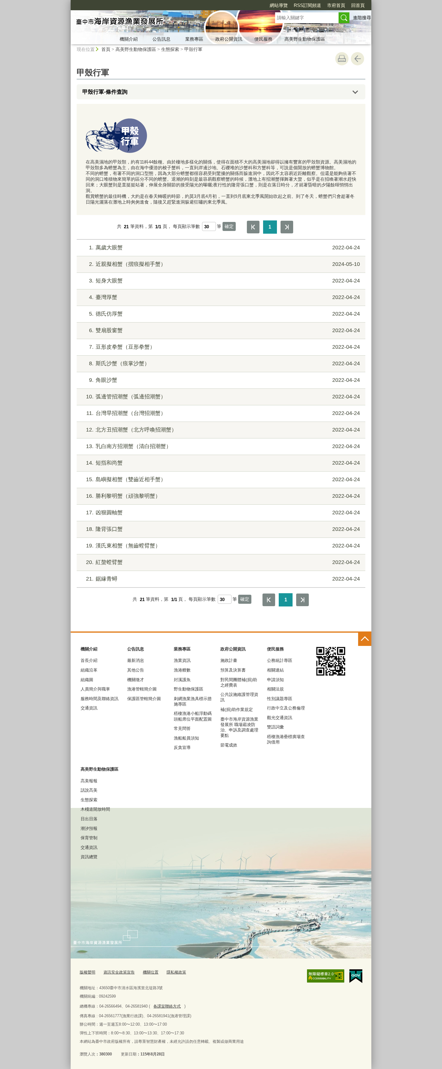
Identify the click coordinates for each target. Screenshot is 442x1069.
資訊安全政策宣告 (119, 972)
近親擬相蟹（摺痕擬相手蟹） (224, 264)
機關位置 (150, 972)
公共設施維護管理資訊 (239, 697)
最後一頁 (287, 227)
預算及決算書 (233, 670)
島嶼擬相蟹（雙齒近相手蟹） (223, 479)
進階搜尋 (362, 17)
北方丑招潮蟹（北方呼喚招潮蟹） (223, 430)
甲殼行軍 (193, 49)
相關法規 (275, 689)
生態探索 (170, 49)
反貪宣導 (182, 747)
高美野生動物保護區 (304, 39)
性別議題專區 (279, 698)
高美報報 (89, 780)
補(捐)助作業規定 (236, 709)
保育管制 (89, 837)
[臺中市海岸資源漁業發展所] (165, 22)
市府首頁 (336, 5)
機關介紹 (129, 39)
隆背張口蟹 (223, 529)
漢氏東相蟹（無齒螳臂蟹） (223, 546)
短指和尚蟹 (223, 463)
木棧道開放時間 (95, 809)
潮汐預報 (89, 828)
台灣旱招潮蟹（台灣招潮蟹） (223, 413)
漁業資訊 (182, 660)
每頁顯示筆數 (186, 226)
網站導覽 (279, 5)
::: (68, 2)
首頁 (105, 49)
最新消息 (135, 660)
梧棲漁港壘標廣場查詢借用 (286, 739)
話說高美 (89, 790)
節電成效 (228, 745)
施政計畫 (228, 660)
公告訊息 (161, 39)
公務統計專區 (279, 660)
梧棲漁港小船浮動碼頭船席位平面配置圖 (193, 716)
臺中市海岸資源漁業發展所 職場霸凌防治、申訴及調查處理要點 (239, 727)
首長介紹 (89, 660)
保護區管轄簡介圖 (144, 698)
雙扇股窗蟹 (224, 330)
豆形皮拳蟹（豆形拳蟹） (224, 347)
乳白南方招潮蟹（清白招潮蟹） (223, 446)
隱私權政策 (176, 972)
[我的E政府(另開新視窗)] (355, 976)
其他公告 (135, 670)
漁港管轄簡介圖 (142, 689)
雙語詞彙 (275, 727)
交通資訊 (89, 708)
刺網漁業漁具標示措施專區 (193, 701)
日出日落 (89, 818)
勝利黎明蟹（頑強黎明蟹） (223, 496)
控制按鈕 (364, 639)
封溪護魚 (182, 679)
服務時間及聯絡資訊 (99, 698)
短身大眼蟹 (224, 281)
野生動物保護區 (188, 689)
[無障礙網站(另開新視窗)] (325, 976)
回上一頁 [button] (357, 58)
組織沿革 (89, 670)
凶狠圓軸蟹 (223, 513)
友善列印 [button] (341, 58)
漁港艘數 (182, 670)
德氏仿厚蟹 (224, 314)
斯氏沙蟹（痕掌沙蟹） (224, 363)
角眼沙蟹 (224, 380)
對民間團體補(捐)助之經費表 (238, 682)
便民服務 (263, 39)
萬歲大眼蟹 (224, 248)
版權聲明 (87, 972)
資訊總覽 (89, 856)
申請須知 (275, 679)
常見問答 (182, 728)
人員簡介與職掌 (95, 689)
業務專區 (194, 39)
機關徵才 (135, 679)
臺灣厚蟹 (224, 297)
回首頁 (358, 5)
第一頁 (253, 227)
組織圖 (87, 679)
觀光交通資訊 (279, 717)
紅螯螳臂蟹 (223, 562)
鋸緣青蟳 (223, 579)
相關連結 (275, 670)
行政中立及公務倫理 (286, 708)
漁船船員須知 (186, 738)
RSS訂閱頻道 (307, 5)
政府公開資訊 (228, 39)
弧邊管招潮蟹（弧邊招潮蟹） (223, 397)
